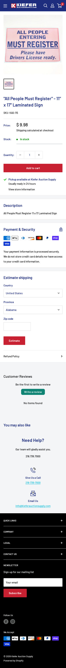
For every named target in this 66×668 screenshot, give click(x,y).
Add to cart (33, 168)
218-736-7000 (33, 482)
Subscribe (15, 593)
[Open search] (46, 6)
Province (9, 302)
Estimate (14, 340)
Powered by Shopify (13, 660)
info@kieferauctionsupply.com (33, 505)
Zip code (8, 318)
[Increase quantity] (39, 155)
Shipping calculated (27, 130)
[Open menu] (5, 5)
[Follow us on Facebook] (6, 621)
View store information (21, 189)
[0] (59, 6)
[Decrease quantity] (20, 155)
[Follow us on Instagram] (12, 621)
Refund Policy (11, 356)
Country (8, 285)
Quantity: (9, 154)
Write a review (33, 391)
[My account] (52, 6)
